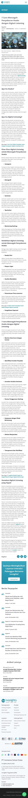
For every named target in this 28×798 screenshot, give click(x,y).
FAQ (4, 795)
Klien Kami (4, 710)
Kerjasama (17, 725)
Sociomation (17, 712)
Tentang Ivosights (6, 707)
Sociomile (16, 710)
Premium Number (6, 732)
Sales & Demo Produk (19, 720)
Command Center (6, 723)
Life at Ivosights (6, 712)
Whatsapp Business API (20, 715)
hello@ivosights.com (8, 784)
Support (16, 723)
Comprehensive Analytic (6, 726)
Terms (13, 795)
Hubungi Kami (14, 579)
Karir (15, 728)
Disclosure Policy (20, 795)
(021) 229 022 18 (7, 785)
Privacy (8, 795)
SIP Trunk (4, 729)
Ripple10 (16, 707)
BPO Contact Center (7, 720)
